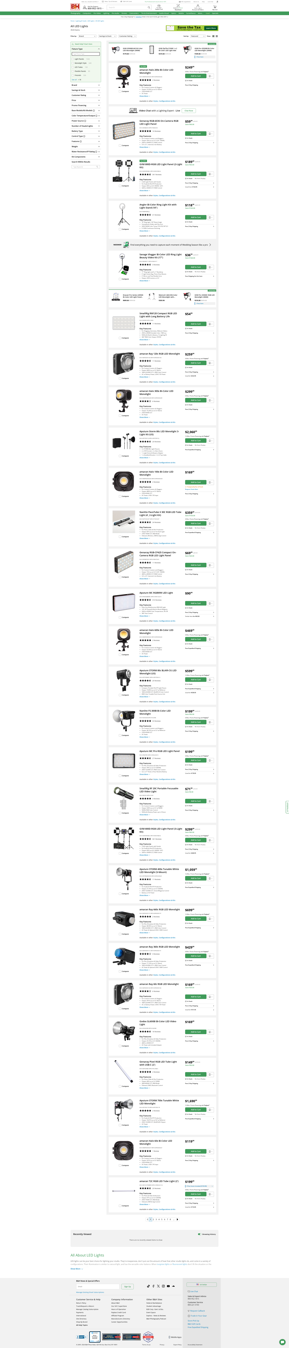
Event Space (151, 1312)
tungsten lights (163, 1264)
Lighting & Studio (81, 21)
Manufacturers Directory (120, 1319)
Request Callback (197, 1311)
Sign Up (127, 1286)
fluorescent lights (179, 1264)
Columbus (139, 17)
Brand (81, 36)
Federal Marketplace (154, 1303)
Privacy (162, 1345)
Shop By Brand (81, 1322)
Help (203, 1)
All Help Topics (82, 1325)
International (81, 1316)
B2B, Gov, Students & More (89, 1)
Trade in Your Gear (199, 1316)
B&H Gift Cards (194, 1324)
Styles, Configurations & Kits (164, 101)
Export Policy (178, 1345)
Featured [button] (194, 36)
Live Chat (210, 1)
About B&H (115, 1303)
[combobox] (198, 36)
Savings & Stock (105, 36)
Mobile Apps (176, 1337)
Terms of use (146, 1345)
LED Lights (91, 21)
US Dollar (203, 1285)
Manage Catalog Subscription (87, 1309)
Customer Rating (125, 36)
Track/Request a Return (85, 1306)
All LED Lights (100, 21)
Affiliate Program (117, 1316)
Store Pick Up (193, 1320)
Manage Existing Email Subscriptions (90, 1292)
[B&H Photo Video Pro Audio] (76, 6)
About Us (196, 1)
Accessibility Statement (195, 1345)
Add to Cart (196, 76)
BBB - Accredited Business (81, 1337)
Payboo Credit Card (118, 1312)
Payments (80, 1312)
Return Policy (81, 1303)
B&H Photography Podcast (156, 1319)
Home (72, 21)
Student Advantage (153, 1306)
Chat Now (189, 110)
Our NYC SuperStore (119, 1306)
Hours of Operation (118, 1309)
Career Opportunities (119, 1322)
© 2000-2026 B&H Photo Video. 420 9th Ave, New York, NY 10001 (96, 1345)
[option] (86, 60)
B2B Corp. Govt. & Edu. (155, 1309)
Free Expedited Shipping (198, 1327)
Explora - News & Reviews (156, 1316)
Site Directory (81, 1319)
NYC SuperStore (185, 1)
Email (80, 1286)
